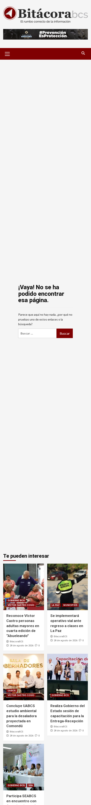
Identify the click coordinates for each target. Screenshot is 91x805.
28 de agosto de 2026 (21, 645)
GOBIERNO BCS (16, 600)
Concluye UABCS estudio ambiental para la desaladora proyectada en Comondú (21, 716)
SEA (30, 785)
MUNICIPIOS (70, 605)
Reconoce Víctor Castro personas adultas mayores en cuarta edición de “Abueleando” (22, 626)
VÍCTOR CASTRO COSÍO (21, 605)
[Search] (83, 53)
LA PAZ (56, 605)
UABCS (12, 690)
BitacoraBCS (16, 641)
